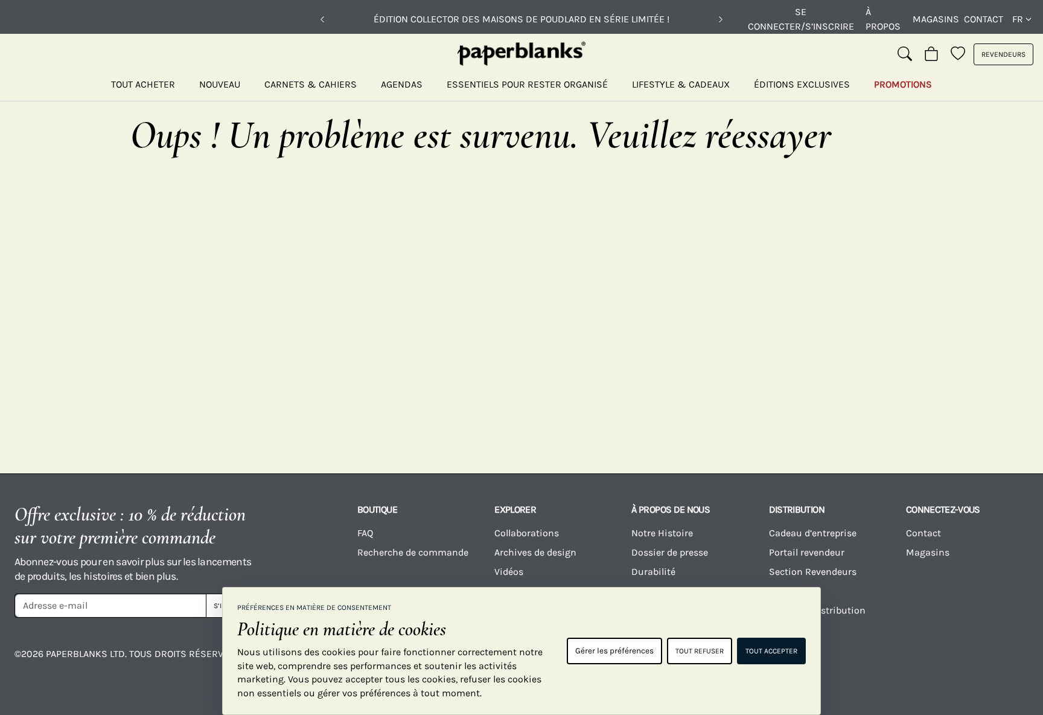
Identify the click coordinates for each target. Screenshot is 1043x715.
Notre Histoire (662, 533)
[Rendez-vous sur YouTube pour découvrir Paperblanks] (836, 662)
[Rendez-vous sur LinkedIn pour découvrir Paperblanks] (949, 662)
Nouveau (219, 84)
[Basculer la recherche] (904, 54)
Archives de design (535, 552)
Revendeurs (1003, 54)
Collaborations (526, 533)
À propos (883, 19)
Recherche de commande (412, 552)
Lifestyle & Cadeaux (681, 84)
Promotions (903, 84)
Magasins (936, 19)
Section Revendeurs (812, 571)
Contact (983, 19)
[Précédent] (322, 19)
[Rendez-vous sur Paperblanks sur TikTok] (892, 662)
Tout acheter (143, 84)
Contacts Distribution (817, 610)
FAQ (365, 533)
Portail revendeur (806, 552)
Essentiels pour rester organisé (527, 84)
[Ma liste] (958, 54)
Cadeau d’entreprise (812, 533)
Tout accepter (771, 651)
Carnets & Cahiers (310, 84)
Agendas (402, 84)
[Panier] (931, 54)
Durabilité (653, 571)
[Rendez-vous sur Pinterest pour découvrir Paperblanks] (1005, 662)
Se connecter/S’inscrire (801, 19)
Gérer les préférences (614, 650)
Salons (784, 591)
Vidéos (508, 571)
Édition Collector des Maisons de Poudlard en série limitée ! (521, 19)
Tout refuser (699, 651)
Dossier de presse (669, 552)
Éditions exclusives (802, 84)
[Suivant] (720, 19)
